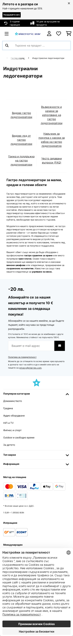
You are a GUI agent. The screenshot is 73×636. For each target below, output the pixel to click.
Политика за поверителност (22, 357)
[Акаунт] (49, 34)
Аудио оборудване (14, 415)
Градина (8, 408)
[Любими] (58, 33)
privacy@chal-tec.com (30, 368)
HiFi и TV (8, 422)
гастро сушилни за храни (38, 255)
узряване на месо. (42, 271)
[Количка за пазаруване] (68, 33)
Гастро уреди (18, 58)
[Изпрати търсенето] (7, 45)
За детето (9, 444)
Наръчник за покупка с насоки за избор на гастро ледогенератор (52, 139)
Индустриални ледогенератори (48, 58)
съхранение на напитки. (20, 268)
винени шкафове (16, 265)
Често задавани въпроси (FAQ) (51, 160)
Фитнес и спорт (12, 430)
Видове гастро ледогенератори (21, 115)
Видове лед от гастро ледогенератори (21, 139)
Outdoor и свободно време (18, 437)
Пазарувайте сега (11, 15)
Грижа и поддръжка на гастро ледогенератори (21, 160)
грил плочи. (25, 258)
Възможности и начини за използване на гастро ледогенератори (51, 115)
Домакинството (12, 400)
